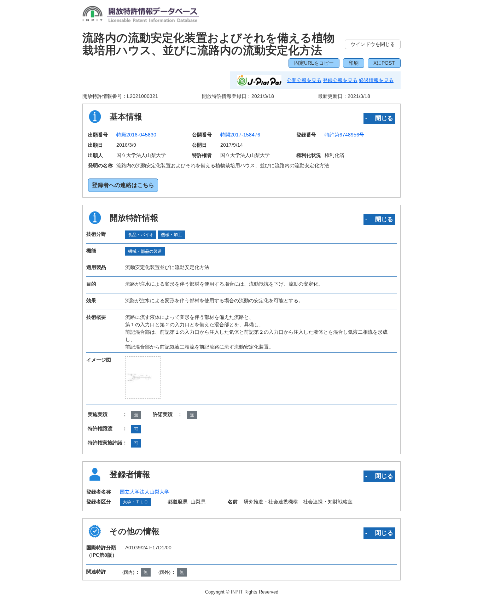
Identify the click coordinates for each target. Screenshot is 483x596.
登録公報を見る (340, 80)
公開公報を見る (304, 80)
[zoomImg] (143, 377)
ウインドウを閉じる (372, 44)
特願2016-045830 (136, 135)
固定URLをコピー (314, 63)
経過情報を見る (376, 80)
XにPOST (384, 63)
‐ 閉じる (379, 118)
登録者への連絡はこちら (123, 185)
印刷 (354, 63)
